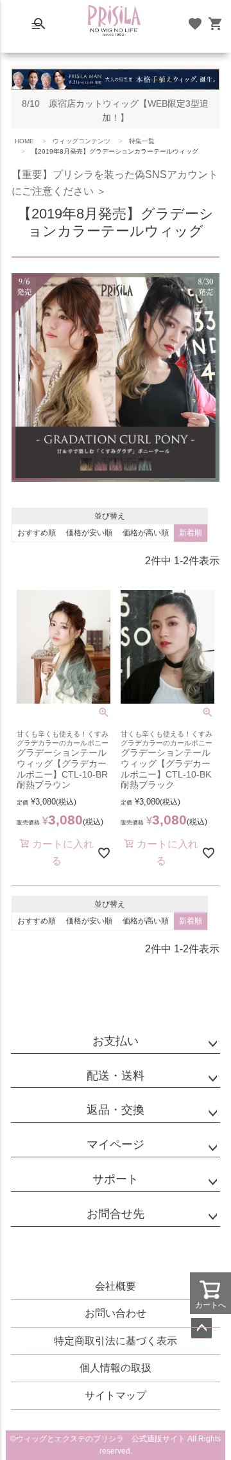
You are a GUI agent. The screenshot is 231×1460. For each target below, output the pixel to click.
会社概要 (115, 1286)
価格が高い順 (146, 532)
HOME (24, 141)
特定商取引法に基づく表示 (115, 1340)
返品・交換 (115, 1109)
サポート (115, 1179)
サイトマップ (115, 1395)
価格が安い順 (89, 532)
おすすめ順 (36, 532)
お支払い (115, 1041)
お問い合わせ (115, 1313)
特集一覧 (142, 141)
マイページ (115, 1144)
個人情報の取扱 (115, 1367)
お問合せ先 (115, 1213)
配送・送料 (115, 1075)
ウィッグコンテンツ (81, 141)
